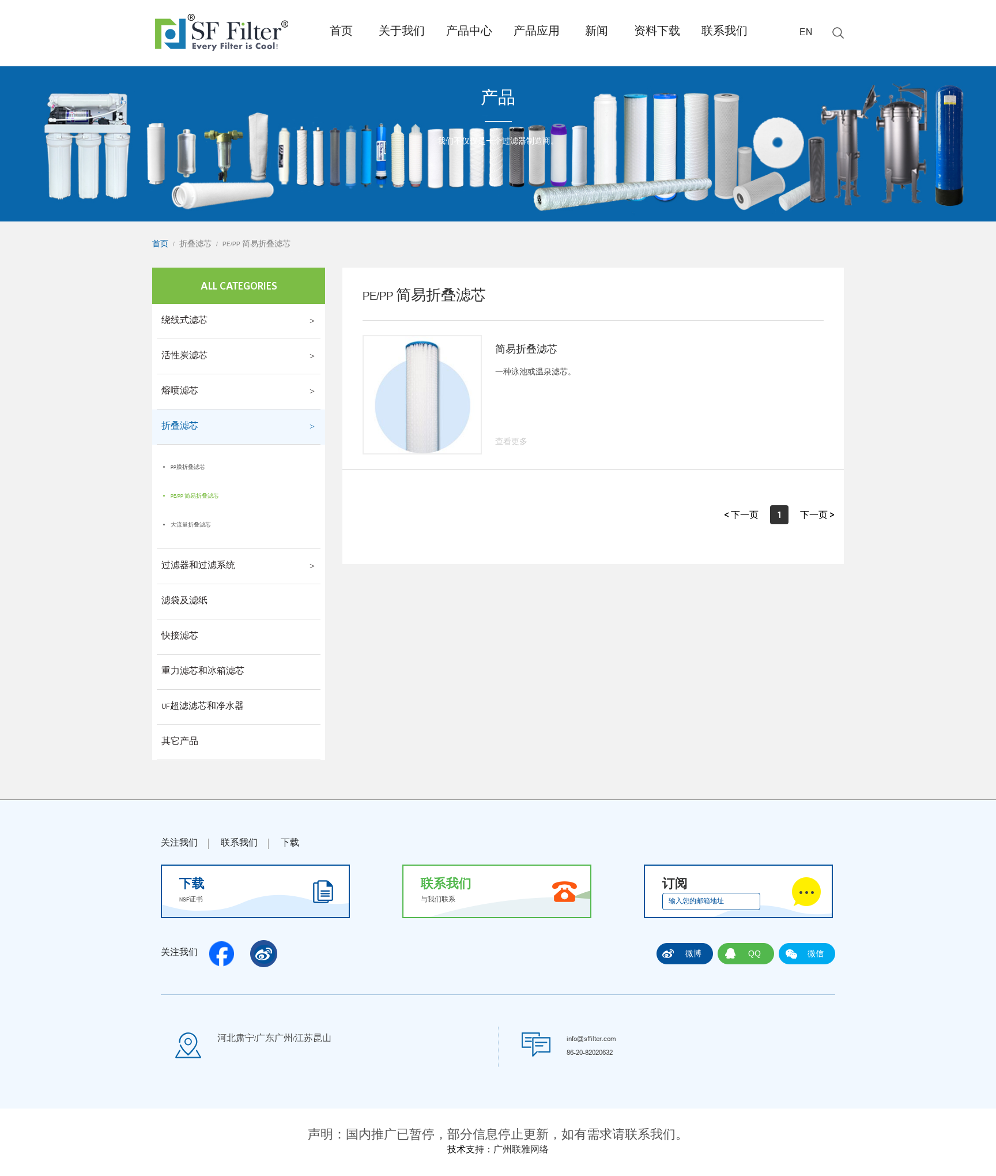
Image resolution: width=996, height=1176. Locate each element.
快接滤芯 (179, 637)
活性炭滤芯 (184, 356)
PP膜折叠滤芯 (188, 467)
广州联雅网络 (521, 1150)
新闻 (596, 32)
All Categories (239, 286)
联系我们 (724, 32)
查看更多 (511, 442)
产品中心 (469, 32)
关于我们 (402, 32)
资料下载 (657, 32)
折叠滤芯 (195, 244)
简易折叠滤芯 (526, 350)
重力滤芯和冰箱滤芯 (202, 672)
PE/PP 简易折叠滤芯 (256, 244)
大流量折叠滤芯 (191, 525)
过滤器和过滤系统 (198, 566)
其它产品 (179, 742)
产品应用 (537, 32)
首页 (341, 32)
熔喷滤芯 (179, 391)
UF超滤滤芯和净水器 (202, 707)
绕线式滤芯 (184, 321)
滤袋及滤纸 (184, 601)
